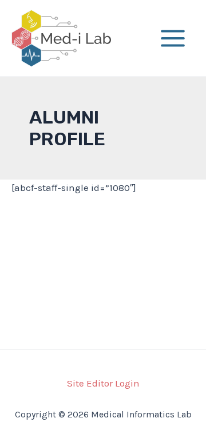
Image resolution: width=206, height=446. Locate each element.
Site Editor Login (103, 383)
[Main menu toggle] (173, 38)
